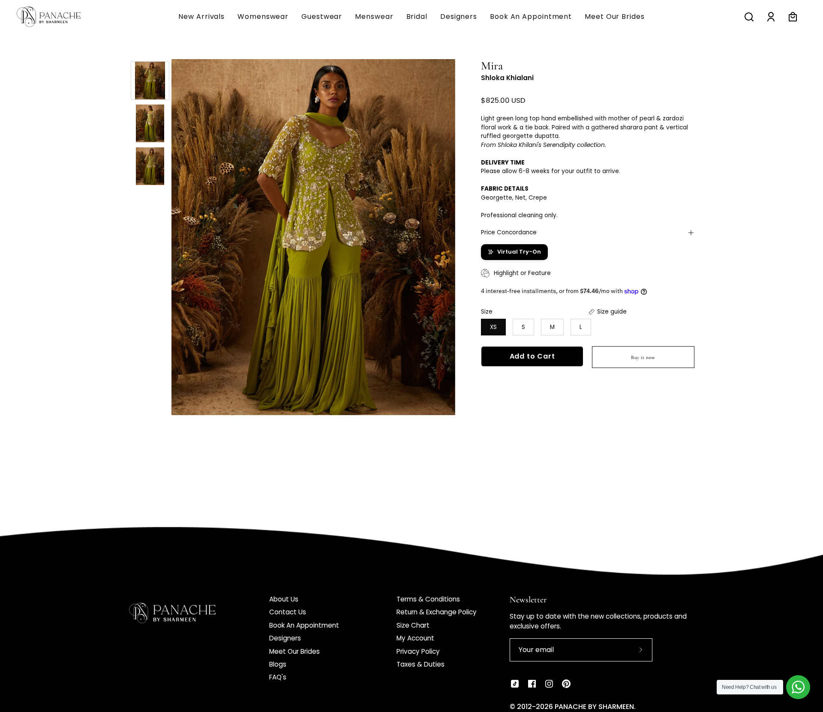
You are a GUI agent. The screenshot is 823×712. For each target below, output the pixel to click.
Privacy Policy (418, 651)
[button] (373, 16)
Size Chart (413, 625)
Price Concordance (509, 232)
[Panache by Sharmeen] (58, 16)
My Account (415, 638)
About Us (283, 599)
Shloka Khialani (507, 77)
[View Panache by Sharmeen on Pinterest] (566, 684)
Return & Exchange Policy (436, 611)
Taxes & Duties (420, 664)
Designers (285, 638)
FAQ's (277, 677)
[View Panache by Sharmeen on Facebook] (532, 684)
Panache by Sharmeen (594, 707)
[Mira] (150, 80)
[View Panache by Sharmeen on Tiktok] (515, 684)
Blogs (277, 664)
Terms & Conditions (428, 599)
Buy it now (643, 357)
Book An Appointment (304, 625)
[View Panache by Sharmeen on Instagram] (549, 684)
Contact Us (287, 611)
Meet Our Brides (294, 651)
